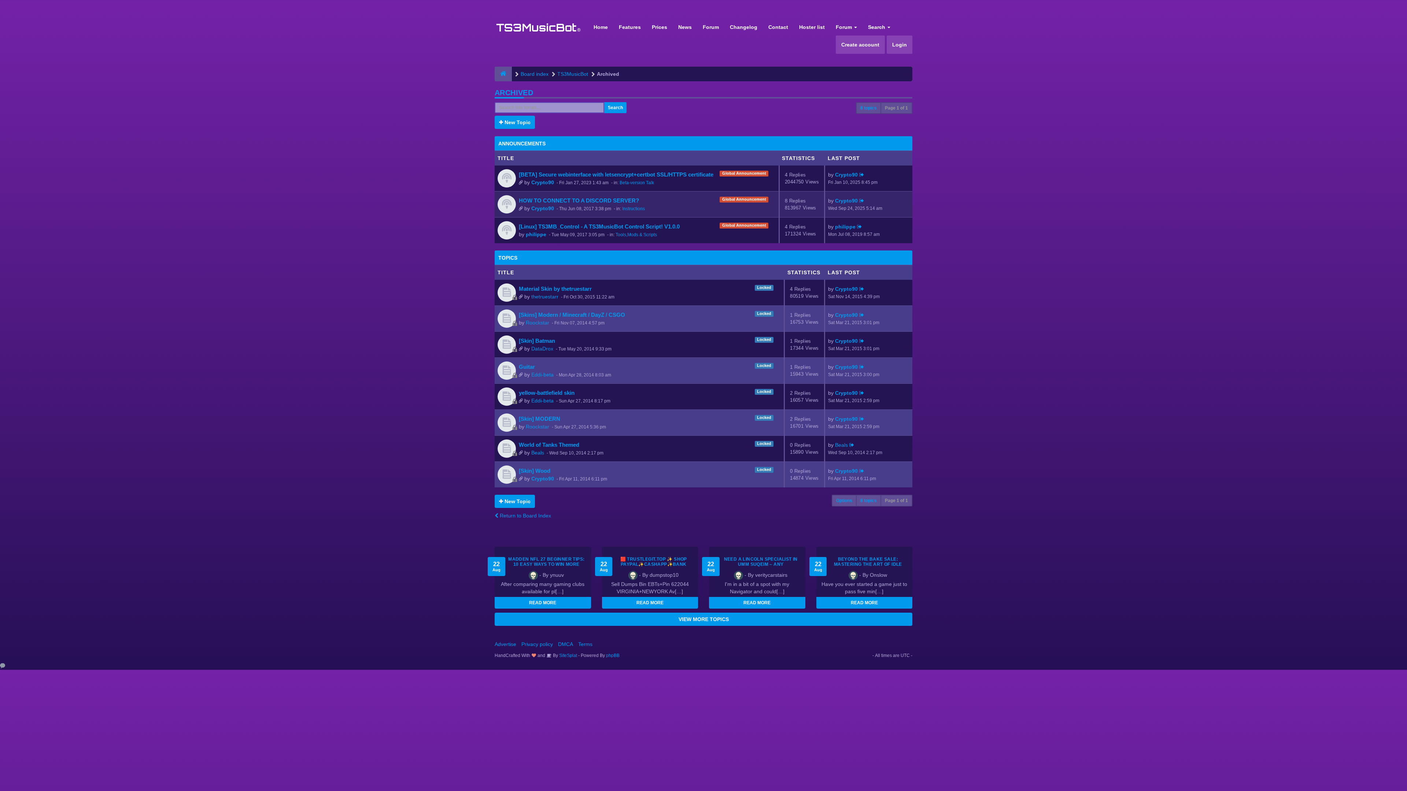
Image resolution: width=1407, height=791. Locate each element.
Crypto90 (542, 182)
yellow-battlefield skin (547, 393)
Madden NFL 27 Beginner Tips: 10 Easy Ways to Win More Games (546, 564)
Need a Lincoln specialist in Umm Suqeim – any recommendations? (761, 564)
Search (877, 27)
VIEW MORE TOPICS (704, 619)
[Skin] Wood (534, 471)
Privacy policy (537, 644)
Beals (537, 453)
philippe (536, 234)
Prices (659, 27)
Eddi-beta (542, 375)
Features (630, 27)
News (685, 27)
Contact (778, 27)
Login (899, 45)
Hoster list (812, 27)
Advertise (505, 644)
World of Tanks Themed (549, 445)
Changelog (743, 27)
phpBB (613, 655)
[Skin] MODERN (539, 419)
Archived (514, 93)
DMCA (565, 644)
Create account (860, 45)
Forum (711, 27)
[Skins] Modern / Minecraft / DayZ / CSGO (572, 315)
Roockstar (537, 323)
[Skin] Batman (537, 341)
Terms (585, 644)
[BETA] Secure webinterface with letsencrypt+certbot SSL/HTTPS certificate (616, 174)
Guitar (527, 367)
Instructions (633, 208)
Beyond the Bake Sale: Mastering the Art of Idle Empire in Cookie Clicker (868, 564)
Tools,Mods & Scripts (636, 234)
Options (844, 500)
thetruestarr (544, 297)
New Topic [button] (517, 122)
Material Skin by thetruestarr (555, 289)
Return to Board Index (524, 516)
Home (601, 27)
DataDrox (542, 349)
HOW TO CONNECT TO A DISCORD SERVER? (579, 200)
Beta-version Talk (637, 182)
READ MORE (542, 602)
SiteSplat (567, 655)
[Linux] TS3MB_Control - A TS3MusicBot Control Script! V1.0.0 (599, 226)
